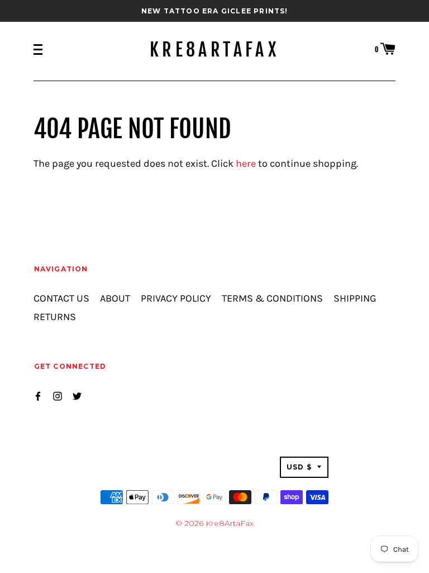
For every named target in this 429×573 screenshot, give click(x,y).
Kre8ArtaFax (214, 49)
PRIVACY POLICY (176, 298)
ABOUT (115, 298)
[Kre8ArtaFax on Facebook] (38, 394)
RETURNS (55, 317)
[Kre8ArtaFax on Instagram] (57, 394)
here (246, 164)
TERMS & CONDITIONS (272, 298)
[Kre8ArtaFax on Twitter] (77, 394)
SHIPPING (354, 298)
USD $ (299, 467)
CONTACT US (61, 298)
